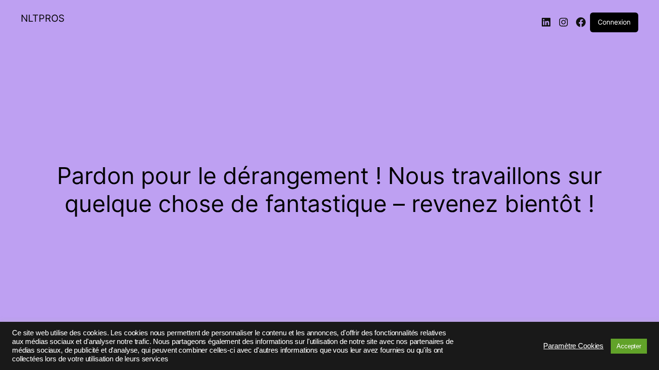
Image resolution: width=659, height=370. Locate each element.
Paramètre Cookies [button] (573, 346)
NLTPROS (43, 18)
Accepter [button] (629, 346)
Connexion (614, 22)
